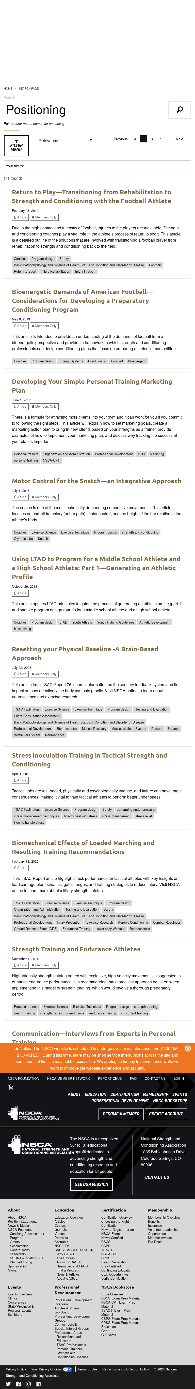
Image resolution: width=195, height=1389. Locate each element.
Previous (122, 138)
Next (183, 138)
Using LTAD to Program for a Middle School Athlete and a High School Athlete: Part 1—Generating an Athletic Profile (96, 568)
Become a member (121, 1114)
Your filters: (15, 165)
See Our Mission (91, 1184)
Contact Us (157, 1177)
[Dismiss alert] (188, 1048)
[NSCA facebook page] (18, 1385)
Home (8, 88)
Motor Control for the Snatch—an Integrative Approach (97, 481)
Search (9, 97)
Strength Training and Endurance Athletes (76, 949)
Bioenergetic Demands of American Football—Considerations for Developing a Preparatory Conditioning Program (82, 300)
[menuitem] (72, 1094)
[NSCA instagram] (28, 1385)
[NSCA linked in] (38, 1385)
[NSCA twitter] (8, 1385)
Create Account (166, 1114)
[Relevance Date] (65, 142)
